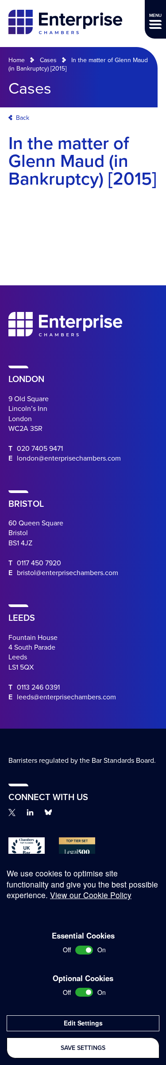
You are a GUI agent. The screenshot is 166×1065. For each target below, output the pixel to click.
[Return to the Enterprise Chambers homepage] (65, 23)
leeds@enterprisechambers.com (66, 697)
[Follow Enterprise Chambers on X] (11, 812)
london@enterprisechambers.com (69, 458)
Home (16, 60)
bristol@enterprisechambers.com (67, 572)
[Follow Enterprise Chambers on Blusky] (48, 812)
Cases (48, 60)
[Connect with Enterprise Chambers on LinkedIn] (30, 812)
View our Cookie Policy (90, 894)
